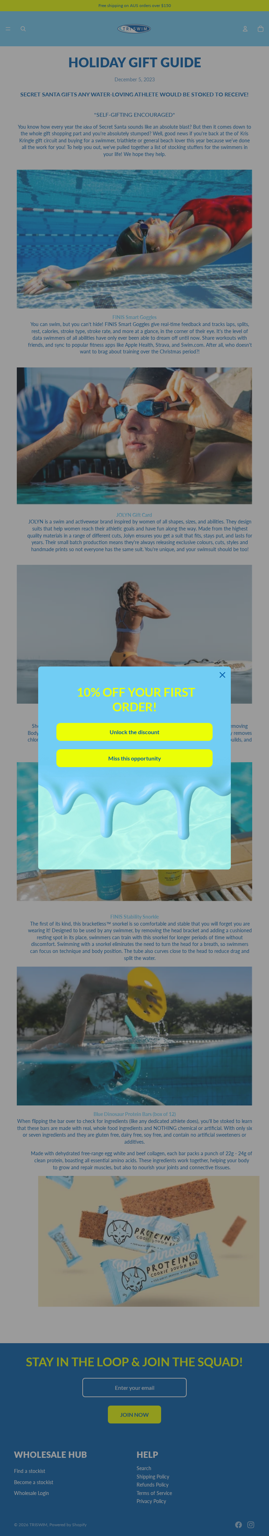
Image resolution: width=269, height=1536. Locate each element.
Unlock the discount (134, 732)
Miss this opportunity (134, 758)
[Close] (222, 674)
